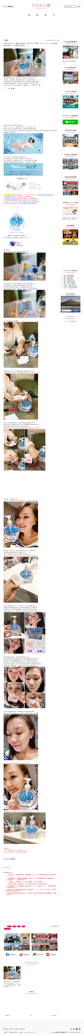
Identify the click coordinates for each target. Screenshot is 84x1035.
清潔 (14, 926)
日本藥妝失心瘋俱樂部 (59, 1032)
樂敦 (19, 926)
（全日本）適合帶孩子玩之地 (70, 286)
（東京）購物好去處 (68, 277)
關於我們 (6, 1029)
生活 (53, 15)
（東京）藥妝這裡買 (68, 279)
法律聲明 (17, 1029)
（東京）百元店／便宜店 (69, 284)
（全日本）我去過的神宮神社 (70, 287)
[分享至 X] (11, 88)
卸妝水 (9, 926)
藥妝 (37, 15)
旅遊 (29, 15)
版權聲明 (22, 1029)
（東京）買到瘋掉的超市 (69, 281)
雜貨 (45, 15)
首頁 (31, 1015)
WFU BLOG (77, 1032)
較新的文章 (8, 1015)
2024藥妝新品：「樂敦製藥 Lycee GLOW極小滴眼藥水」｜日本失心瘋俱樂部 (25, 881)
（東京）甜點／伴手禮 (68, 280)
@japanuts (7, 867)
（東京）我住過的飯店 (68, 275)
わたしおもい (7, 928)
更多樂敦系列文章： (8, 872)
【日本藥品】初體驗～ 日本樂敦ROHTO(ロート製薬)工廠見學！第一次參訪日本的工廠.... (27, 883)
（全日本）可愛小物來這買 (69, 285)
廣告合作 (11, 1029)
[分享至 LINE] (14, 88)
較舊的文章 (54, 1015)
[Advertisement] (42, 27)
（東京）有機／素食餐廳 (69, 282)
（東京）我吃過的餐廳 (68, 276)
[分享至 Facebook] (9, 88)
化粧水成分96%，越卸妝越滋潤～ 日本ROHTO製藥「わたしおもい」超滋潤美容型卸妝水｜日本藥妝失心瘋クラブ (12, 984)
